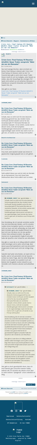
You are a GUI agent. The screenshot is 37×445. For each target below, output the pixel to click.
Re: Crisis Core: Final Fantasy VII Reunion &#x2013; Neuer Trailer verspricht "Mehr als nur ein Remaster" (17, 110)
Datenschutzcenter (24, 416)
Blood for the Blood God (8, 137)
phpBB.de (26, 393)
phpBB (12, 392)
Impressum (10, 416)
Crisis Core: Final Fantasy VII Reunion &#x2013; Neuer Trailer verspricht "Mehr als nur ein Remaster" (17, 45)
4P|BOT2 (8, 54)
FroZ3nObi (4, 159)
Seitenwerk (5, 182)
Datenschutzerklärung (14, 419)
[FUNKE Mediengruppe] (18, 431)
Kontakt (28, 419)
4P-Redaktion (12, 423)
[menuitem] (3, 38)
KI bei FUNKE (25, 423)
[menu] (33, 3)
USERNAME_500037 (7, 102)
